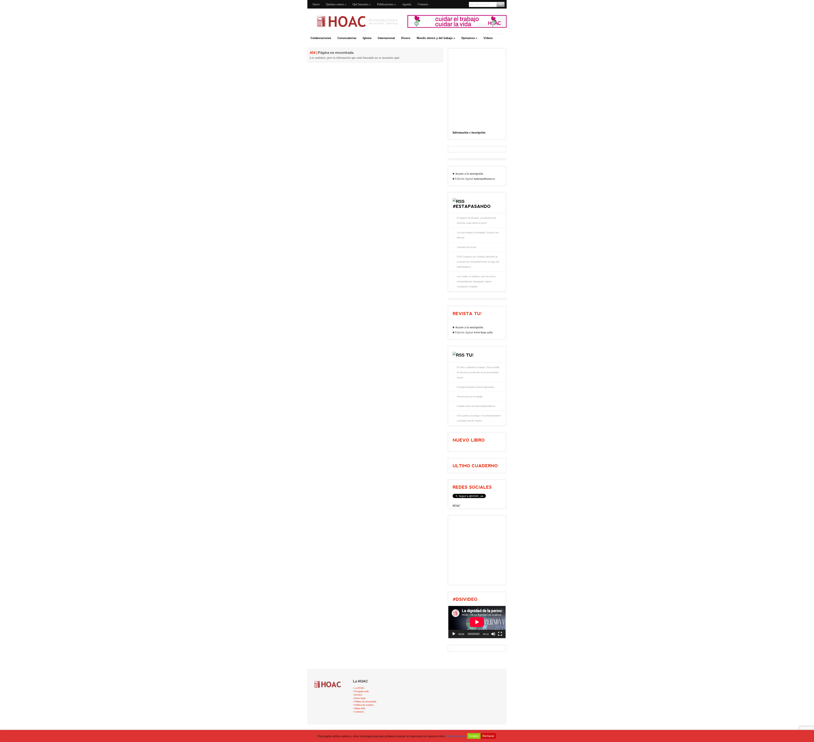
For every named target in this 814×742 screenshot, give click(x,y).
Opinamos (469, 38)
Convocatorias (346, 38)
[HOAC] (357, 21)
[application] (477, 622)
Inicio (316, 4)
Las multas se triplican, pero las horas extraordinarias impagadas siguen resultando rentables (476, 281)
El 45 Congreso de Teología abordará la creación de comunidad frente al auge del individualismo (478, 261)
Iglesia (367, 38)
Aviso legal (359, 698)
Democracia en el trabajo (469, 396)
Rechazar (488, 736)
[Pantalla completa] (500, 634)
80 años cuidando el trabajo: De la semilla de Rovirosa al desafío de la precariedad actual (478, 372)
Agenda (406, 4)
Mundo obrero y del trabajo (436, 38)
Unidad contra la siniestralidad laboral (476, 406)
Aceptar (474, 736)
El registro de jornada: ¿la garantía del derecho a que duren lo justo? (476, 220)
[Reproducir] (454, 634)
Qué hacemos (362, 4)
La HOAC (359, 688)
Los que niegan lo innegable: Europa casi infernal (478, 235)
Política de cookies (364, 705)
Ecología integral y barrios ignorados (475, 387)
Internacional (386, 38)
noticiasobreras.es (484, 179)
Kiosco (405, 38)
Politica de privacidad (365, 701)
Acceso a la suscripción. (469, 173)
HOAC (456, 506)
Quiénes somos (336, 4)
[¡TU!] (470, 355)
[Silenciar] (493, 634)
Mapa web (359, 708)
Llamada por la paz (466, 247)
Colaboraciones (321, 38)
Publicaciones (386, 4)
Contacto (423, 4)
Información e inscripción (469, 132)
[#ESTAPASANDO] (472, 206)
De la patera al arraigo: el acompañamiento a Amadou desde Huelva (479, 418)
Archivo (358, 694)
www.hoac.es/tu (483, 332)
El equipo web (361, 691)
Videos (488, 38)
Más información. (456, 736)
